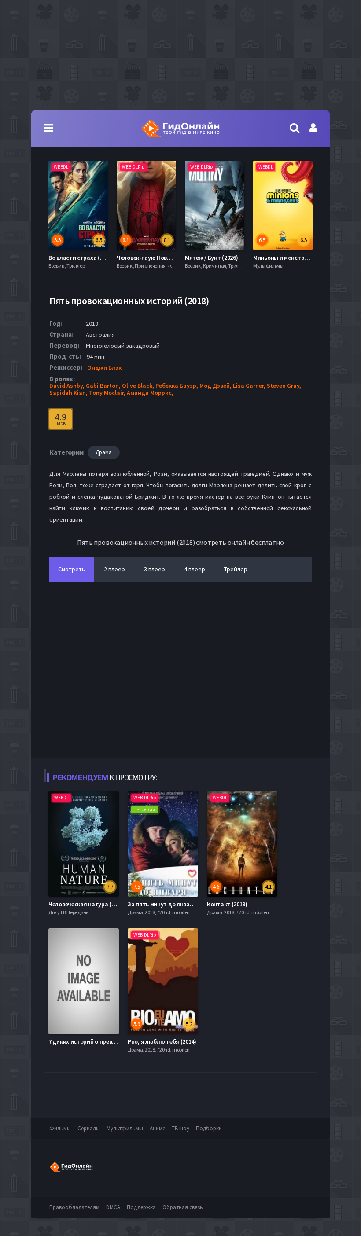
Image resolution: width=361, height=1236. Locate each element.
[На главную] (180, 129)
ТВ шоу (180, 1128)
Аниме (157, 1128)
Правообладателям (74, 1207)
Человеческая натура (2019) (86, 904)
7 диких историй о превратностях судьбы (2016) (114, 1041)
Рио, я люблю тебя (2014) (162, 1041)
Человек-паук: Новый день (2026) (131, 257)
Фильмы (60, 1128)
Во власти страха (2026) (50, 257)
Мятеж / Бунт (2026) (181, 257)
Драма (104, 452)
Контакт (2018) (227, 904)
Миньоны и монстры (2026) (259, 257)
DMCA (113, 1207)
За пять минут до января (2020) (171, 904)
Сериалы (88, 1128)
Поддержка (141, 1207)
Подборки (209, 1128)
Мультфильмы (125, 1128)
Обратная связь (182, 1207)
